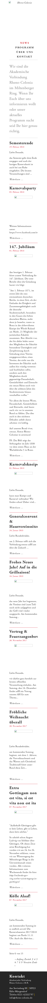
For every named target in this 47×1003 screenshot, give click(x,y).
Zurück (27, 959)
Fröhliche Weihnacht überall (19, 717)
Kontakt (24, 56)
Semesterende (21, 143)
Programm (24, 47)
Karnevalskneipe (24, 464)
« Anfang (19, 959)
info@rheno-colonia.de (20, 997)
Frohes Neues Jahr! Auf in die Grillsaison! (23, 567)
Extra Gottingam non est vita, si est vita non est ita (23, 795)
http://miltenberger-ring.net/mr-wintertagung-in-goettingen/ (23, 878)
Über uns (24, 52)
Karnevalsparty (22, 188)
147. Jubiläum (22, 246)
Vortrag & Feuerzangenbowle (25, 634)
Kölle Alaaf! (19, 896)
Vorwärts (27, 962)
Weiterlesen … (16, 179)
